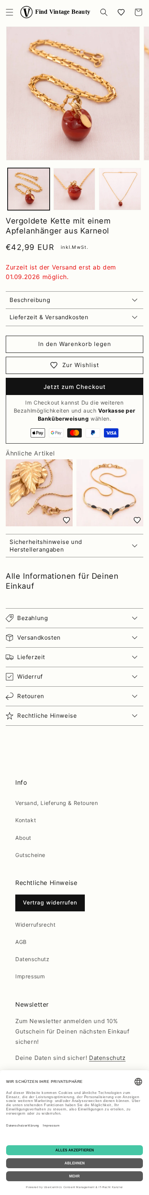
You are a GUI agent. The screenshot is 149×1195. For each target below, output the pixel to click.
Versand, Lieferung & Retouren (56, 803)
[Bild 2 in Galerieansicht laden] (74, 189)
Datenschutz (32, 959)
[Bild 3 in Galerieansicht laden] (120, 189)
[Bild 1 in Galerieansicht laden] (29, 189)
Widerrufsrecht (35, 924)
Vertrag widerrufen (50, 902)
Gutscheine (30, 855)
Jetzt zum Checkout (75, 386)
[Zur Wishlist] (66, 520)
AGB (21, 942)
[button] (9, 12)
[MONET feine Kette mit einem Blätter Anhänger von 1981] (39, 492)
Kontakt (25, 820)
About (23, 837)
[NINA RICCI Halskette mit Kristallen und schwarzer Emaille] (109, 492)
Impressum (30, 976)
